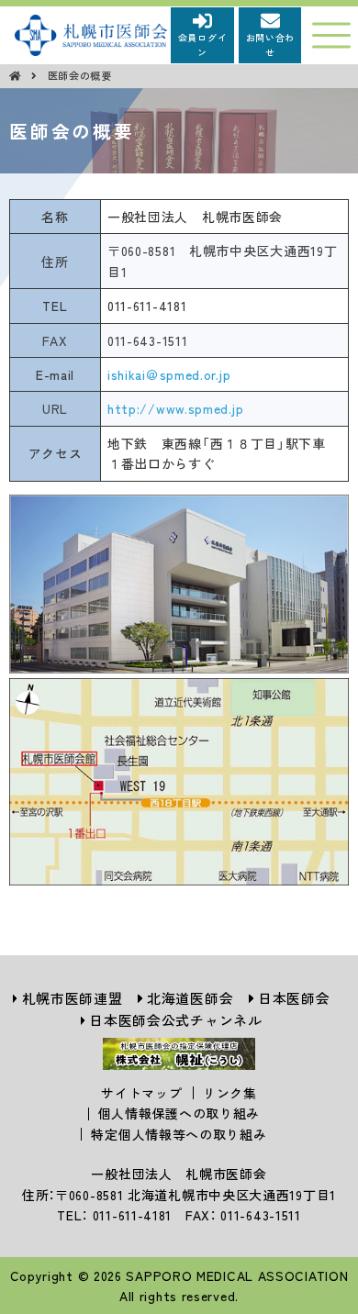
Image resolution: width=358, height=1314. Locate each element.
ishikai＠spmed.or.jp (168, 374)
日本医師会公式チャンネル (175, 1020)
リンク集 (230, 1093)
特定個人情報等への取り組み (178, 1134)
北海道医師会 (190, 998)
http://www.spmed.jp (175, 408)
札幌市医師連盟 (72, 998)
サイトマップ (141, 1093)
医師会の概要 (80, 75)
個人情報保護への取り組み (179, 1113)
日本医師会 (294, 998)
